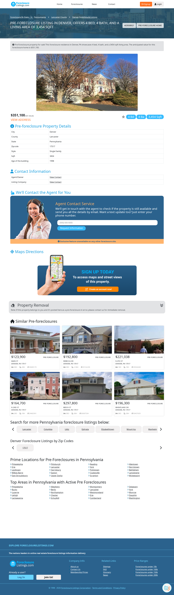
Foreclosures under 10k (146, 566)
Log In (21, 577)
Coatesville (95, 472)
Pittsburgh (55, 464)
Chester (54, 495)
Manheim (152, 429)
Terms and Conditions (102, 588)
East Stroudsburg (20, 475)
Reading (93, 464)
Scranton (94, 475)
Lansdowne (134, 472)
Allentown (133, 464)
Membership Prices (79, 572)
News (94, 4)
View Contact (55, 177)
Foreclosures (77, 4)
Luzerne (15, 492)
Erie (13, 467)
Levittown (16, 470)
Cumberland (95, 498)
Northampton (57, 492)
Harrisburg (56, 470)
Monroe (132, 492)
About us (75, 566)
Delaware (133, 486)
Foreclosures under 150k (147, 572)
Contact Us (75, 569)
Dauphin (133, 495)
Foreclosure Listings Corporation (76, 588)
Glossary (107, 572)
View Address (21, 120)
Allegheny (55, 486)
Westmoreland (96, 492)
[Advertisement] (87, 516)
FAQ (105, 569)
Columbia (48, 429)
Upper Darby (56, 475)
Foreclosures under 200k (147, 575)
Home (59, 4)
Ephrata (85, 429)
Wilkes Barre (17, 472)
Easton (54, 472)
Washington (134, 498)
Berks (53, 489)
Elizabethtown (107, 429)
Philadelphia (17, 464)
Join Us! (48, 577)
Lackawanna (17, 498)
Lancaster (26, 429)
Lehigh (15, 495)
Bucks (14, 489)
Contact (111, 4)
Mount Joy (131, 429)
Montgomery (96, 486)
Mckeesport (134, 475)
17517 (25, 447)
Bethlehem (134, 470)
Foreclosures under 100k (147, 569)
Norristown (134, 467)
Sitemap (106, 566)
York (92, 467)
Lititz (67, 429)
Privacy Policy (119, 588)
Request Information (71, 228)
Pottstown (94, 470)
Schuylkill (55, 498)
